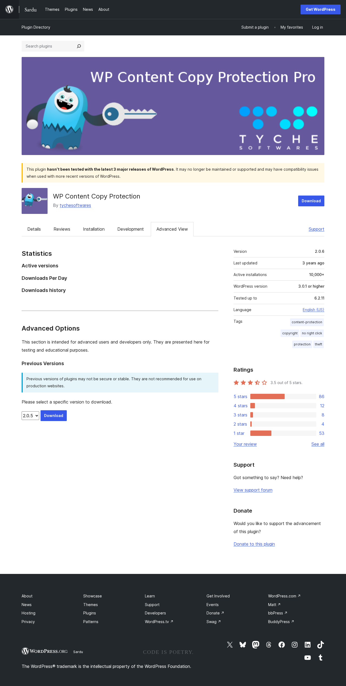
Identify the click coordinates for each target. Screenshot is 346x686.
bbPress (278, 613)
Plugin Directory (36, 27)
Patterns (90, 621)
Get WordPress (320, 9)
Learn (150, 596)
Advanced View (172, 229)
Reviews (62, 229)
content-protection (307, 322)
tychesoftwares (75, 205)
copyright (290, 333)
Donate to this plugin (254, 544)
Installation (94, 229)
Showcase (92, 596)
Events (213, 604)
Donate (215, 613)
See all (317, 444)
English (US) (313, 309)
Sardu (78, 652)
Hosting (28, 613)
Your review (245, 444)
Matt (274, 604)
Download (311, 201)
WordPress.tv (159, 621)
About (27, 596)
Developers (155, 613)
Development (130, 229)
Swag (214, 621)
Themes (90, 604)
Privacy (28, 621)
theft (318, 344)
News (27, 604)
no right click (312, 333)
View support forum (253, 490)
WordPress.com (284, 596)
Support (316, 229)
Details (34, 229)
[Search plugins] (79, 46)
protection (302, 344)
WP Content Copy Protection (96, 196)
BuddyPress (281, 621)
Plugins (89, 613)
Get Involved (218, 596)
